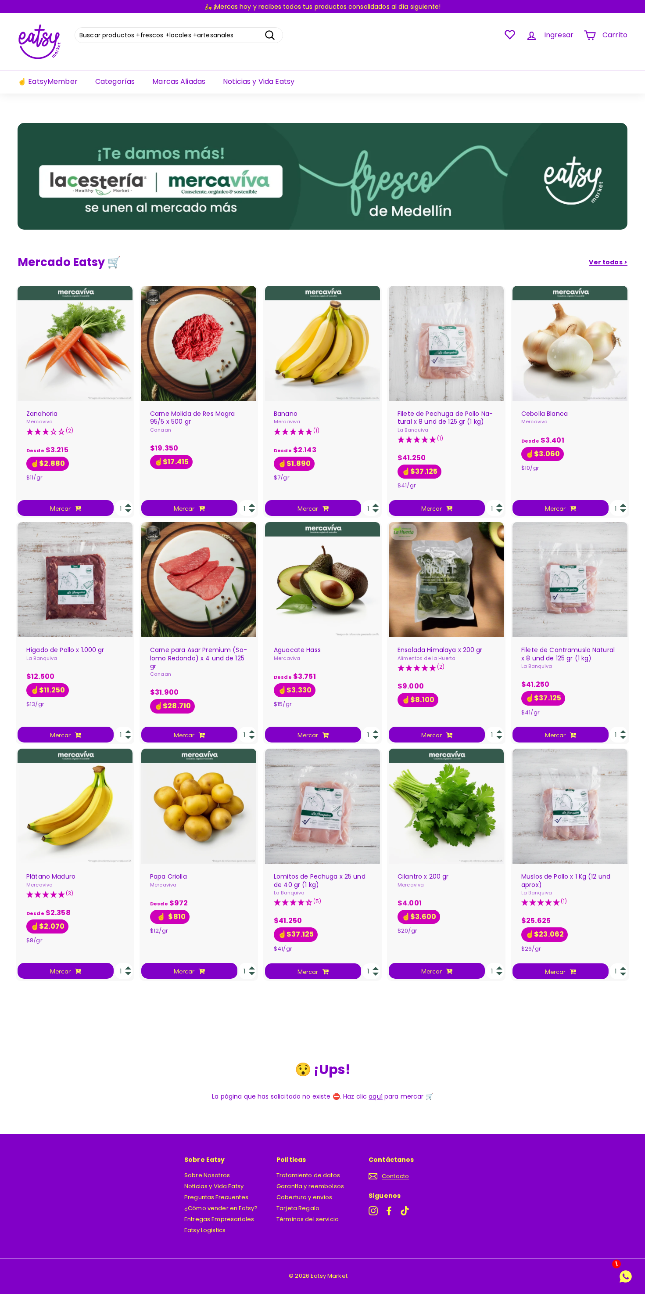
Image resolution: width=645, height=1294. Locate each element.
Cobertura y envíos (304, 1197)
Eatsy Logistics (205, 1230)
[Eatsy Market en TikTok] (404, 1210)
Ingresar (558, 35)
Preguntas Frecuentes (216, 1197)
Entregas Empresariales (219, 1219)
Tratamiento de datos (308, 1175)
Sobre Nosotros (207, 1175)
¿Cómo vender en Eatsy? (221, 1208)
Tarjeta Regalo (297, 1208)
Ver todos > (608, 262)
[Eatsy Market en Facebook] (389, 1210)
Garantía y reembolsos (310, 1186)
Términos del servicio (307, 1219)
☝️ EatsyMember (48, 81)
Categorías (115, 81)
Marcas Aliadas (178, 81)
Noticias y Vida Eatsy (258, 81)
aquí (376, 1096)
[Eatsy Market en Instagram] (373, 1210)
